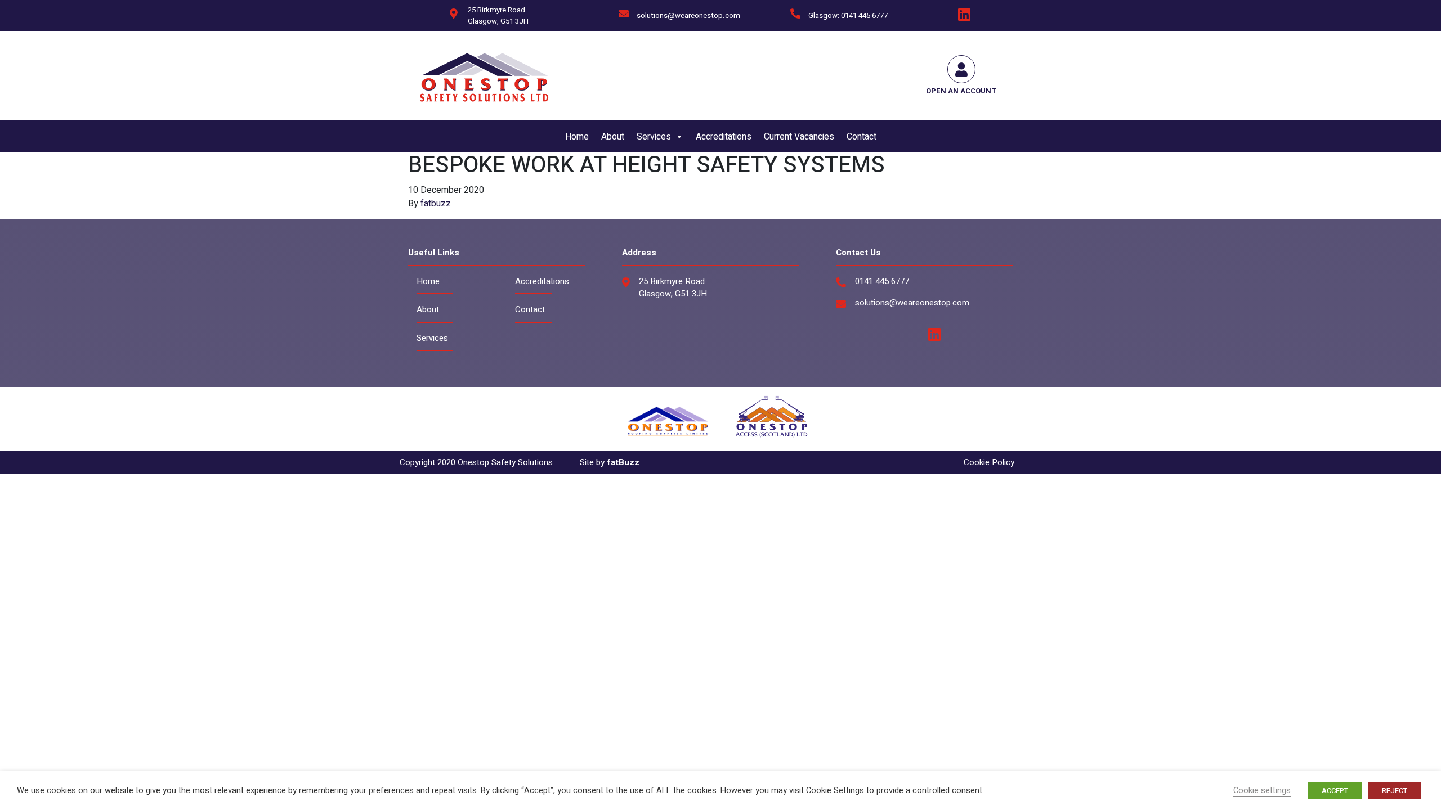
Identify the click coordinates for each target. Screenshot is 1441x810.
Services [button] (654, 136)
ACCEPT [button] (1335, 790)
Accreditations (723, 136)
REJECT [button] (1394, 790)
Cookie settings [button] (1262, 790)
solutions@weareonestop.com (688, 15)
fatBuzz (623, 462)
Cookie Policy (989, 462)
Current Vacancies (799, 136)
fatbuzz (435, 203)
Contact (861, 136)
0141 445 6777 (882, 281)
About (612, 136)
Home (577, 136)
